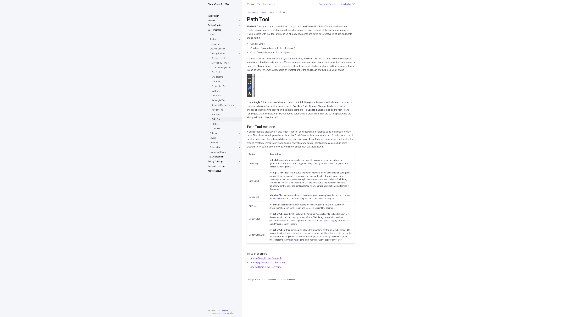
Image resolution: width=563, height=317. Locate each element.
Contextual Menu (218, 152)
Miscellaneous (214, 171)
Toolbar (213, 39)
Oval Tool (216, 91)
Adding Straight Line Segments (266, 258)
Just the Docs (226, 311)
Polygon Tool (217, 110)
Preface (212, 20)
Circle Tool (216, 96)
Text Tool (216, 124)
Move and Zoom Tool (221, 63)
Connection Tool (219, 86)
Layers (213, 138)
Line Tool (216, 81)
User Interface (214, 30)
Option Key (217, 128)
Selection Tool (218, 58)
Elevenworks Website (327, 4)
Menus (213, 34)
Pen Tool (216, 72)
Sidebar (213, 133)
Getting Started (215, 25)
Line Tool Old (217, 77)
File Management (216, 157)
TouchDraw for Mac (219, 4)
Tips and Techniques (217, 166)
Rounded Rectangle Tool (223, 105)
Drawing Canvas (217, 49)
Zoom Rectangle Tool (221, 67)
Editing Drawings (215, 161)
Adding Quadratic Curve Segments (267, 262)
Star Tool (216, 114)
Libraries (214, 142)
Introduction (213, 16)
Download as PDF (348, 4)
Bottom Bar (215, 147)
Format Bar (215, 44)
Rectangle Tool (218, 100)
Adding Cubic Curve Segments (266, 267)
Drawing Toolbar (217, 53)
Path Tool (216, 119)
